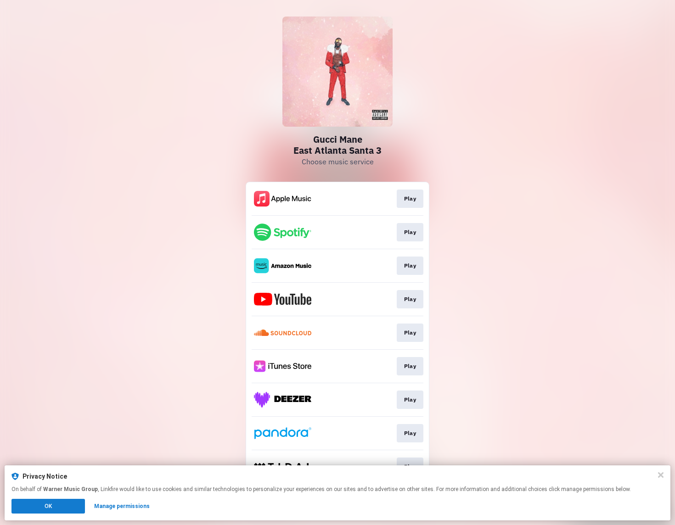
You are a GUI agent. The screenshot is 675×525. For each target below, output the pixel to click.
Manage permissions (122, 506)
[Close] (660, 475)
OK (48, 506)
